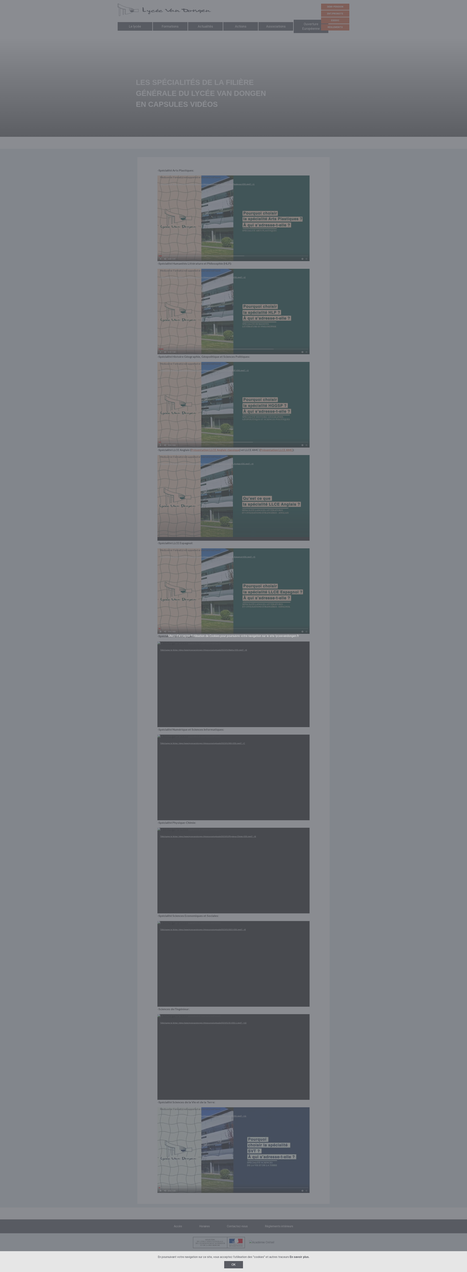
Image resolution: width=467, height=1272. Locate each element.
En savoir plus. (299, 1257)
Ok (233, 1264)
